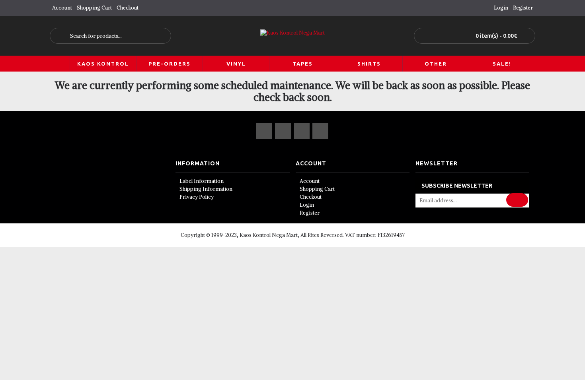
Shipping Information (205, 189)
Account (310, 181)
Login (307, 205)
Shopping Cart (317, 189)
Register (310, 212)
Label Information (201, 181)
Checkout (311, 197)
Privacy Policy (196, 197)
